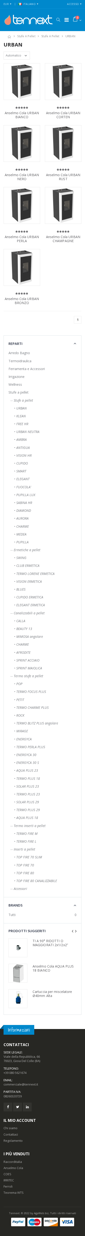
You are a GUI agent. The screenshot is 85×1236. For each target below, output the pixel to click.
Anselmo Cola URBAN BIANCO (22, 115)
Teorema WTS (14, 1192)
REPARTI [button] (15, 343)
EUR (6, 4)
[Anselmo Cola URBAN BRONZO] (22, 267)
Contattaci (11, 1134)
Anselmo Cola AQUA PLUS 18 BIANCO (53, 968)
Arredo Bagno (19, 353)
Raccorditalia (13, 1162)
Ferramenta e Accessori (26, 369)
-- (20, 400)
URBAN (70, 36)
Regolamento (13, 1140)
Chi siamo (10, 1128)
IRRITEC (9, 1180)
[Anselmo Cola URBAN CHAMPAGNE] (63, 205)
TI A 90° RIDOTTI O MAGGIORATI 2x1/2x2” (50, 943)
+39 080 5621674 (15, 1073)
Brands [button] (15, 905)
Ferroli (8, 1186)
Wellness (15, 384)
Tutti (12, 914)
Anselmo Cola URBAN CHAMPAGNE (63, 239)
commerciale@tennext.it (21, 1084)
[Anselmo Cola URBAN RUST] (63, 143)
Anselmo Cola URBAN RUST (63, 177)
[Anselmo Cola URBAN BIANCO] (22, 81)
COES (7, 1174)
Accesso (73, 4)
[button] (58, 19)
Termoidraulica (19, 361)
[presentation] (72, 931)
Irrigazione (16, 376)
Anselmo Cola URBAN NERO (22, 177)
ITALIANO (29, 4)
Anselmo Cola (13, 1168)
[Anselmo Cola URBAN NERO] (22, 143)
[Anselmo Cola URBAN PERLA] (22, 205)
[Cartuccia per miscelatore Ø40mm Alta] (18, 998)
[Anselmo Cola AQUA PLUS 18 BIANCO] (18, 973)
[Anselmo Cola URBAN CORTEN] (63, 81)
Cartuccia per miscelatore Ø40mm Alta (52, 993)
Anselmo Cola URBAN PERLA (22, 239)
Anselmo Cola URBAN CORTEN (63, 115)
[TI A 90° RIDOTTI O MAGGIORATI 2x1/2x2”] (18, 948)
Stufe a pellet (26, 36)
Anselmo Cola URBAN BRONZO (22, 300)
